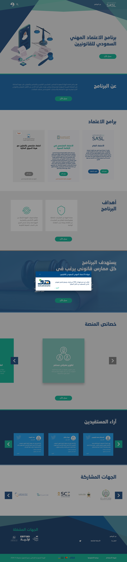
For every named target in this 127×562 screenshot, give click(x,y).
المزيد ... (57, 288)
